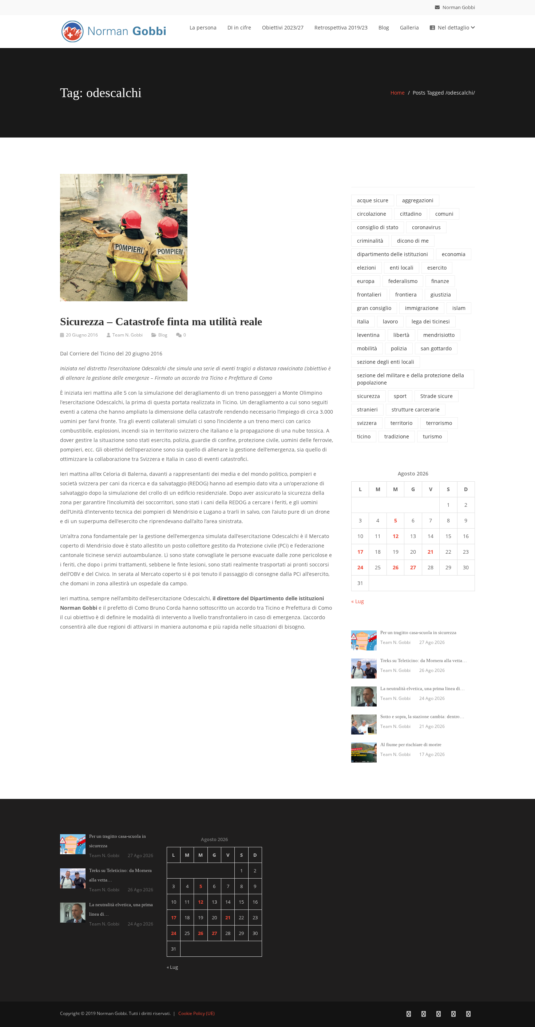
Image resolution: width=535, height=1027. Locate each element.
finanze (440, 281)
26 (396, 567)
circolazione (371, 213)
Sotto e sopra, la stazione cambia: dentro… (422, 716)
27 (413, 567)
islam (458, 307)
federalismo (402, 281)
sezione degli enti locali (385, 361)
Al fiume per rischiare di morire (410, 744)
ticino (363, 436)
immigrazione (422, 307)
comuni (444, 213)
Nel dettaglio (454, 27)
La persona (203, 27)
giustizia (441, 294)
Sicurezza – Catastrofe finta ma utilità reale (161, 321)
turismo (432, 436)
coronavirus (426, 227)
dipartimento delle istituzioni (392, 254)
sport (400, 396)
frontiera (406, 294)
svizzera (367, 422)
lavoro (390, 321)
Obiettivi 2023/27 (283, 27)
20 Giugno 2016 (82, 335)
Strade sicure (436, 396)
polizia (399, 348)
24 (360, 567)
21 (430, 551)
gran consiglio (374, 307)
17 (360, 551)
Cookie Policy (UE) (196, 1013)
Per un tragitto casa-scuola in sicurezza (418, 632)
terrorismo (439, 422)
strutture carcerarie (416, 409)
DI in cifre (239, 27)
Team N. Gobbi (127, 335)
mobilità (367, 348)
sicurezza (368, 396)
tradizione (396, 436)
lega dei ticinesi (431, 321)
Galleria (409, 27)
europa (365, 281)
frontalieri (369, 294)
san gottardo (436, 348)
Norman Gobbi (458, 7)
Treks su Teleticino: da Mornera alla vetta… (423, 660)
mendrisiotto (439, 334)
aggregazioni (417, 200)
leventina (368, 334)
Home (398, 92)
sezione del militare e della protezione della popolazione (410, 379)
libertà (401, 334)
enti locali (401, 267)
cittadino (410, 213)
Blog (384, 27)
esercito (437, 267)
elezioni (366, 267)
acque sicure (372, 200)
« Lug (357, 601)
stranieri (367, 409)
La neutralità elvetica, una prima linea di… (422, 688)
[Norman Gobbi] (114, 30)
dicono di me (413, 240)
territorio (401, 422)
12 (396, 536)
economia (453, 254)
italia (363, 321)
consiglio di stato (377, 227)
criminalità (370, 240)
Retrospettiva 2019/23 (341, 27)
